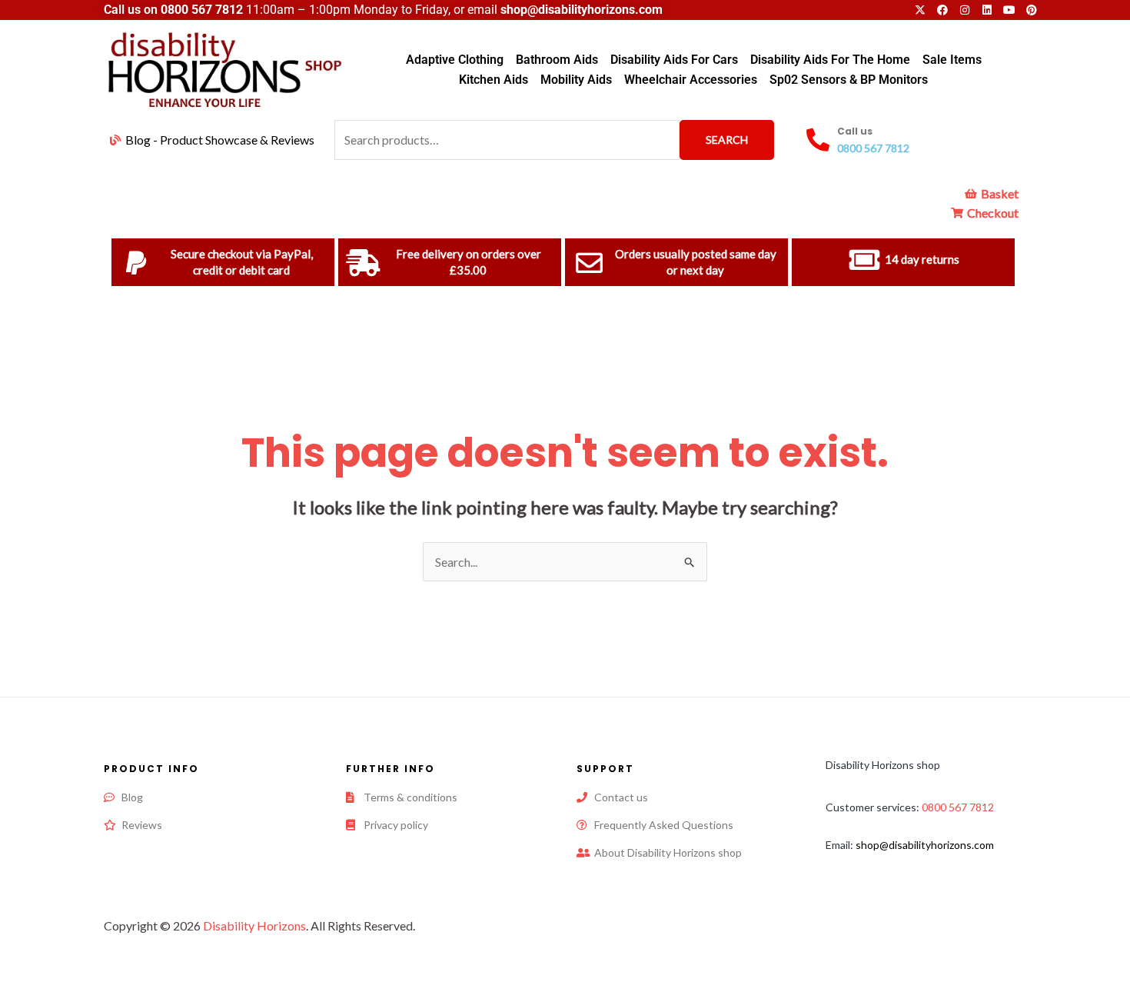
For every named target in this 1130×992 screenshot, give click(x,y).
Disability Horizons (254, 925)
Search (727, 139)
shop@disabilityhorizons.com (925, 844)
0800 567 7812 (202, 9)
